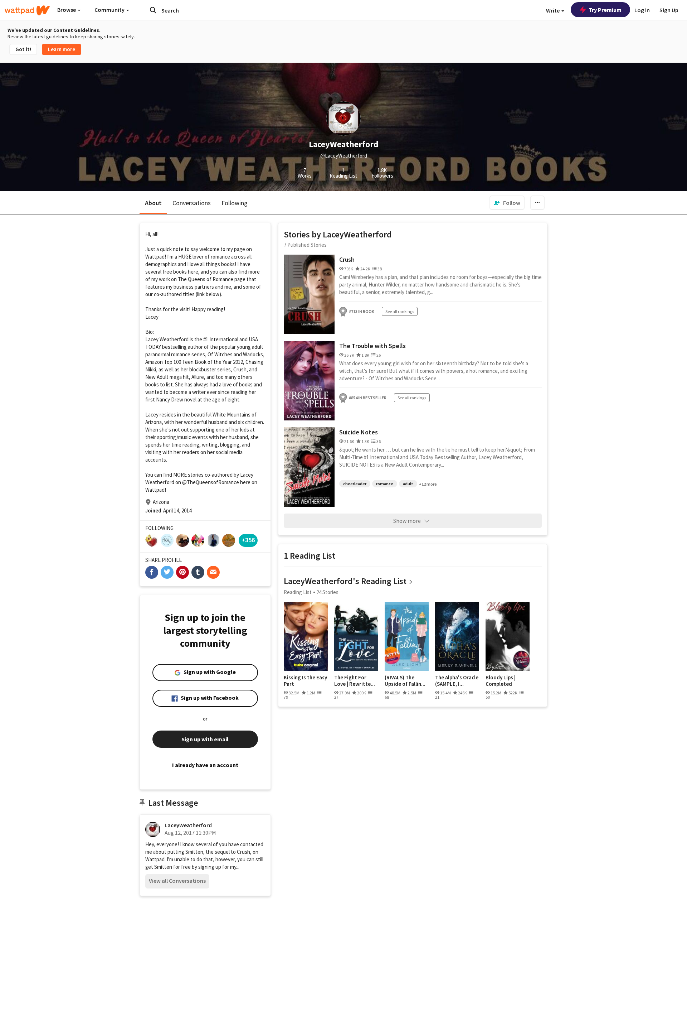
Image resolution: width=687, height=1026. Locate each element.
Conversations (191, 203)
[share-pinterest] (182, 572)
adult (408, 483)
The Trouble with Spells (372, 346)
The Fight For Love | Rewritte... (354, 680)
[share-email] (213, 572)
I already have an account (205, 765)
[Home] (27, 10)
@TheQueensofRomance (210, 482)
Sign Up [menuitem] (668, 10)
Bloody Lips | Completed (501, 680)
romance (384, 483)
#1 (205, 339)
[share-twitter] (167, 572)
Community (110, 9)
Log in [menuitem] (642, 10)
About (153, 203)
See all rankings (399, 311)
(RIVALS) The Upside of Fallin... (405, 680)
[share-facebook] (151, 572)
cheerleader (354, 483)
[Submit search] (153, 10)
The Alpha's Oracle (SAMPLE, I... (456, 680)
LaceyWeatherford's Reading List (345, 581)
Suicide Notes (358, 432)
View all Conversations (177, 880)
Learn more (61, 49)
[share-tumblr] (197, 572)
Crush (347, 259)
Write (553, 10)
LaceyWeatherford (188, 825)
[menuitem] (507, 203)
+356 (248, 540)
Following (234, 203)
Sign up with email (205, 739)
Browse (67, 9)
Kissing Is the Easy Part (305, 680)
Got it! (23, 49)
